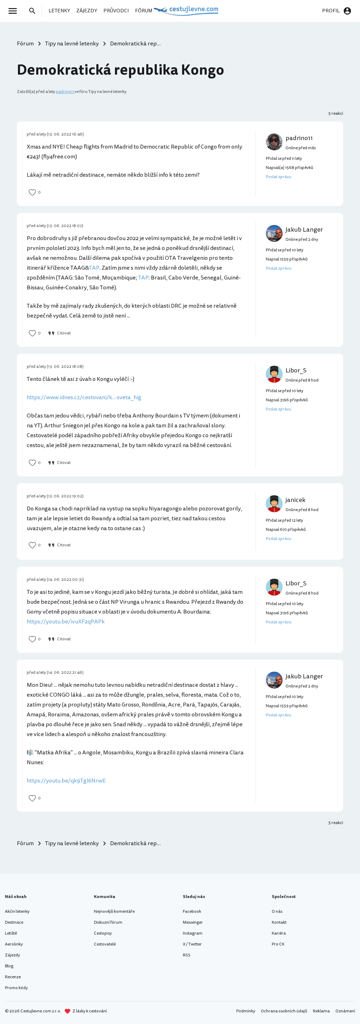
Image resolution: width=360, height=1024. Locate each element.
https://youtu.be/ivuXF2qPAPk (66, 621)
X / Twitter (192, 944)
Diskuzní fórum (108, 922)
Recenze (13, 977)
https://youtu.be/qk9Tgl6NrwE (66, 781)
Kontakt (279, 922)
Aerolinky (14, 944)
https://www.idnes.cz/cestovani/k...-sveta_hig (84, 397)
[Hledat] (34, 11)
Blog (9, 966)
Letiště (11, 933)
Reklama (321, 1011)
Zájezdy (12, 955)
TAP (94, 268)
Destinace (14, 922)
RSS (187, 955)
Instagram (192, 933)
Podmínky (245, 1011)
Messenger (193, 922)
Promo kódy (16, 988)
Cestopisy (103, 933)
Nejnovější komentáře (114, 912)
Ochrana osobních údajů (284, 1011)
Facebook (192, 912)
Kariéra (279, 933)
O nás (277, 912)
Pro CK (278, 944)
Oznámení (345, 1011)
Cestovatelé (105, 944)
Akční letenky (17, 912)
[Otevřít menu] (14, 11)
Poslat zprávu (278, 177)
